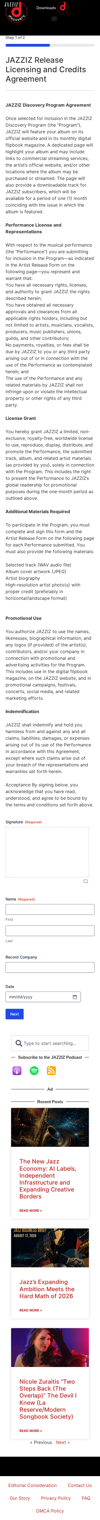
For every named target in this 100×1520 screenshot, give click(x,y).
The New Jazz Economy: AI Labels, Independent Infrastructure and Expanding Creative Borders (47, 1179)
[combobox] (50, 1043)
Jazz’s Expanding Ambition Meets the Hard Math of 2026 (46, 1288)
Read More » (30, 1210)
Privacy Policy (56, 1498)
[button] (54, 18)
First (9, 919)
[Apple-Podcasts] (19, 1070)
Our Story (20, 1498)
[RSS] (54, 1070)
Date (10, 986)
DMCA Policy (50, 1511)
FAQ (86, 1498)
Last (9, 941)
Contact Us (80, 1485)
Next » (63, 1442)
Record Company (21, 957)
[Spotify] (37, 1070)
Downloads (46, 8)
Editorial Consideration (32, 1485)
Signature (24, 821)
